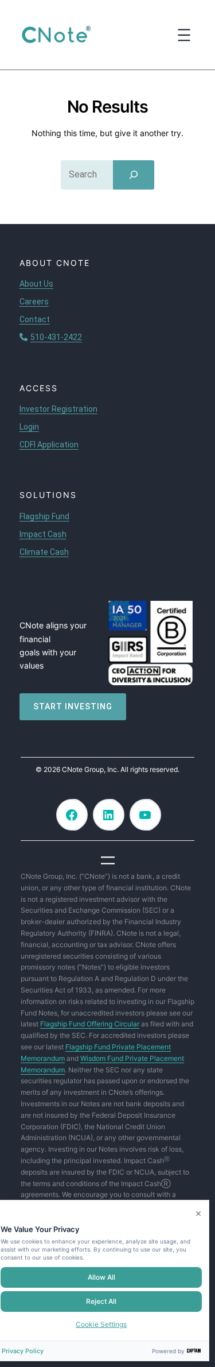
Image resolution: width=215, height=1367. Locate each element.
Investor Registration (58, 409)
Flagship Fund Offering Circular (89, 1024)
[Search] (133, 174)
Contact (34, 319)
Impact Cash (43, 534)
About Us (36, 283)
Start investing (72, 706)
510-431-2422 (56, 337)
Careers (34, 301)
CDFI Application (49, 444)
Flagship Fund (44, 516)
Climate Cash (44, 552)
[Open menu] (184, 35)
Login (29, 426)
